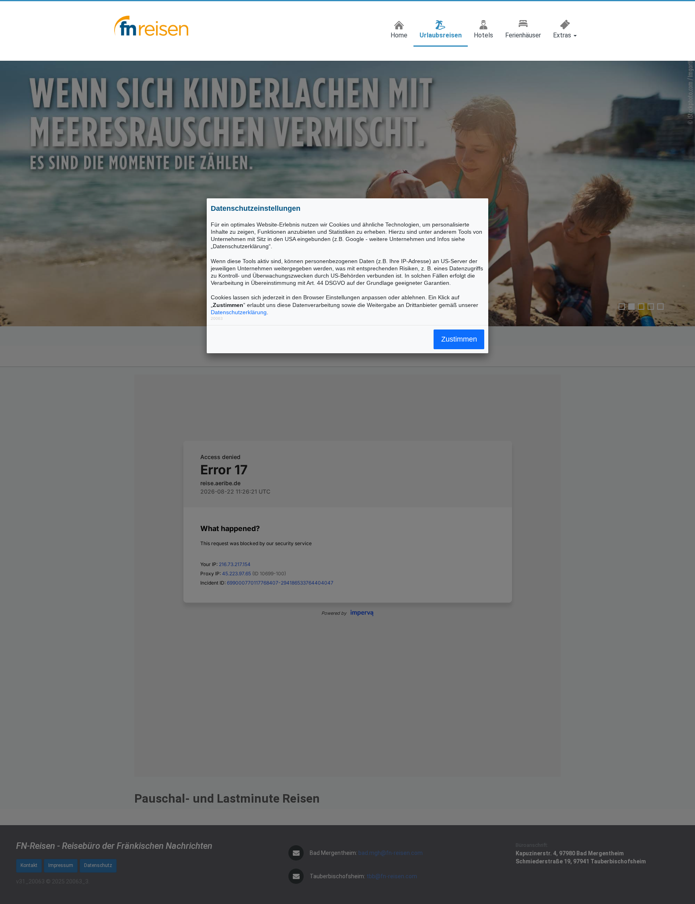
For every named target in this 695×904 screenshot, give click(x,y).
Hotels (483, 35)
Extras (563, 35)
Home (399, 35)
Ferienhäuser (523, 35)
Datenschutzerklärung (239, 312)
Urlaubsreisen (440, 35)
